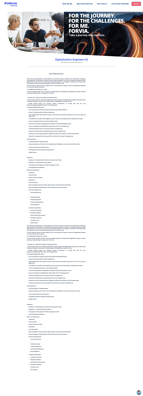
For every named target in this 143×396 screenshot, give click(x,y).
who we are (67, 4)
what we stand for (85, 4)
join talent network (120, 4)
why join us (102, 4)
